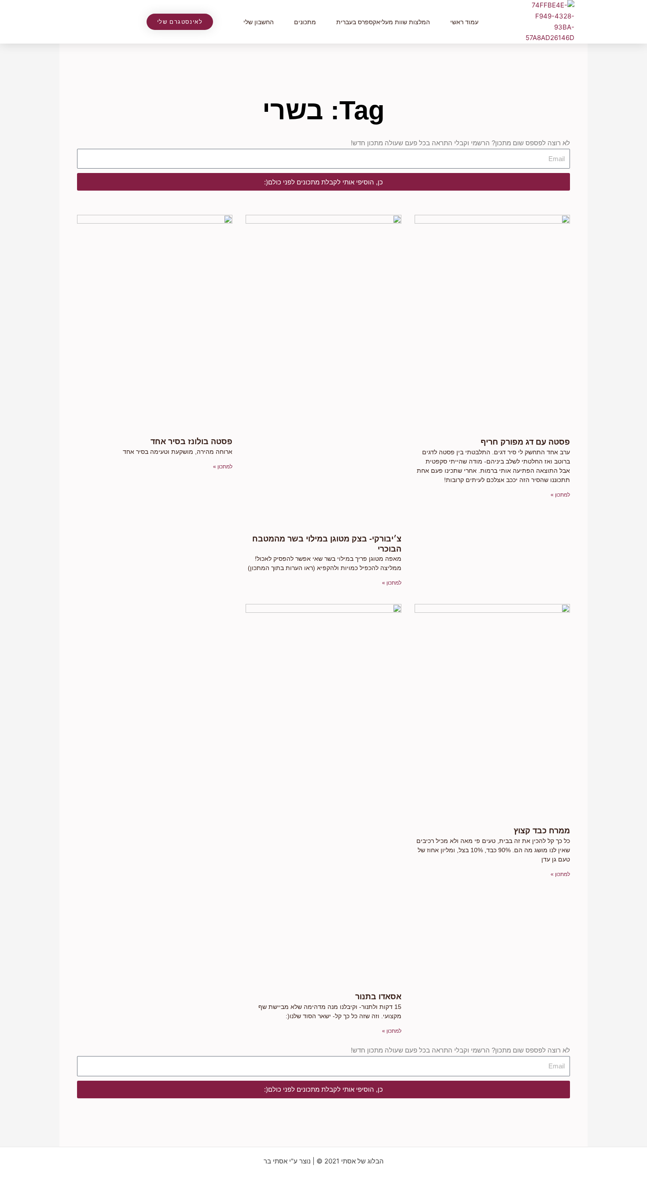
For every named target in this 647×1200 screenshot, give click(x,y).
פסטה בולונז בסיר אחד (191, 441)
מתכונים (305, 22)
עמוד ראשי (464, 22)
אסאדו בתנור (378, 996)
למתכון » (560, 495)
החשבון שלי (258, 22)
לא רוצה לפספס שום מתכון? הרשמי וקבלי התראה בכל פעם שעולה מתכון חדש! (460, 143)
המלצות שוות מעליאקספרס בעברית (383, 22)
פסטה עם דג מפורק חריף (525, 442)
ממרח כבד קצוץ (542, 830)
